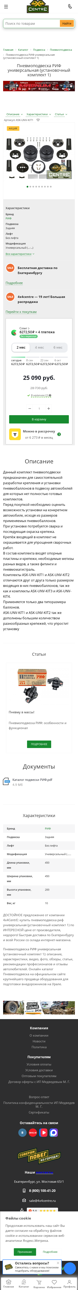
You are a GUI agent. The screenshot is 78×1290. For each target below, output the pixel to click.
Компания (39, 1028)
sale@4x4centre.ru (42, 1201)
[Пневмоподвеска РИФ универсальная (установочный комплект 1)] (39, 159)
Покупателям (39, 1057)
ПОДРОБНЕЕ (39, 744)
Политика (39, 1047)
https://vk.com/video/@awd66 (43, 1132)
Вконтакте (22, 1132)
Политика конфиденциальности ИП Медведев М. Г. (39, 1105)
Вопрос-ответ (39, 1097)
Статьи (59, 114)
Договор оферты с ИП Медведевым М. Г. (39, 1082)
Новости (39, 1041)
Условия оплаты (39, 1064)
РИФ (8, 218)
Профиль (69, 1286)
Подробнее (14, 283)
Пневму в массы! (21, 712)
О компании (39, 1035)
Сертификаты (39, 1112)
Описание (12, 114)
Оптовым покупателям (39, 1076)
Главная (8, 1286)
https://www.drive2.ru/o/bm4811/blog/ (33, 1132)
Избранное (54, 1287)
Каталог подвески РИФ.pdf (32, 780)
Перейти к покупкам (21, 312)
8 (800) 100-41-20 (42, 1190)
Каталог (24, 1286)
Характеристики (37, 114)
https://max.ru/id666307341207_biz (54, 1132)
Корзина (39, 1287)
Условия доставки (39, 1070)
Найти (66, 23)
